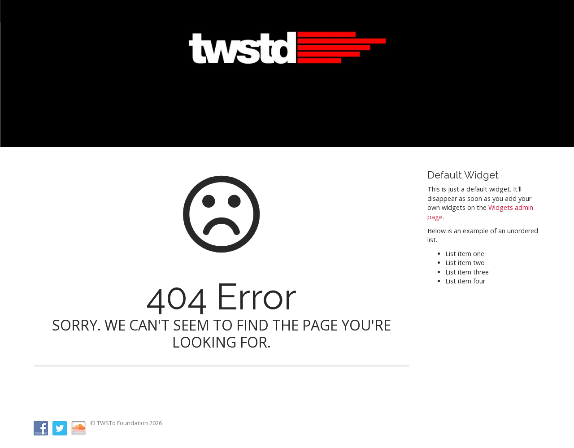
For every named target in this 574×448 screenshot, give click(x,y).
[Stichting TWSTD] (287, 60)
